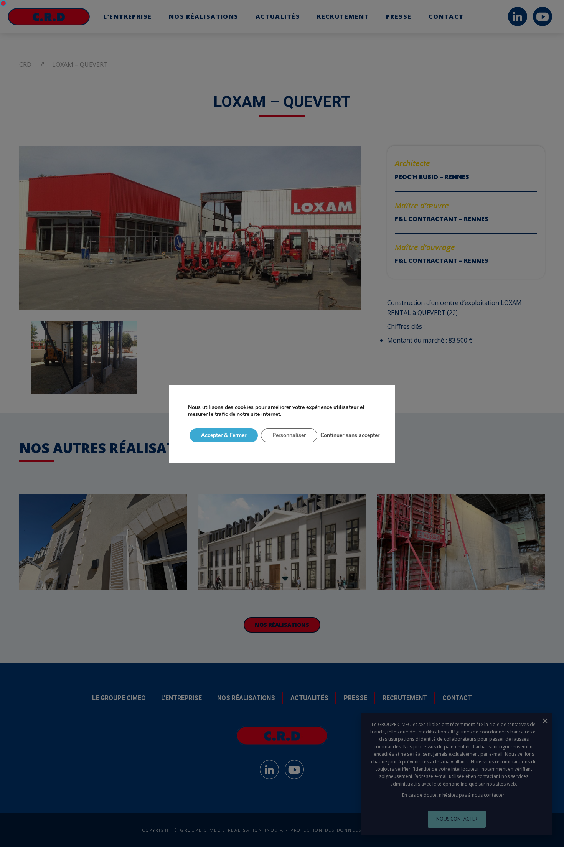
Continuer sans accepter (349, 435)
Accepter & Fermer (223, 435)
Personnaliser (289, 435)
